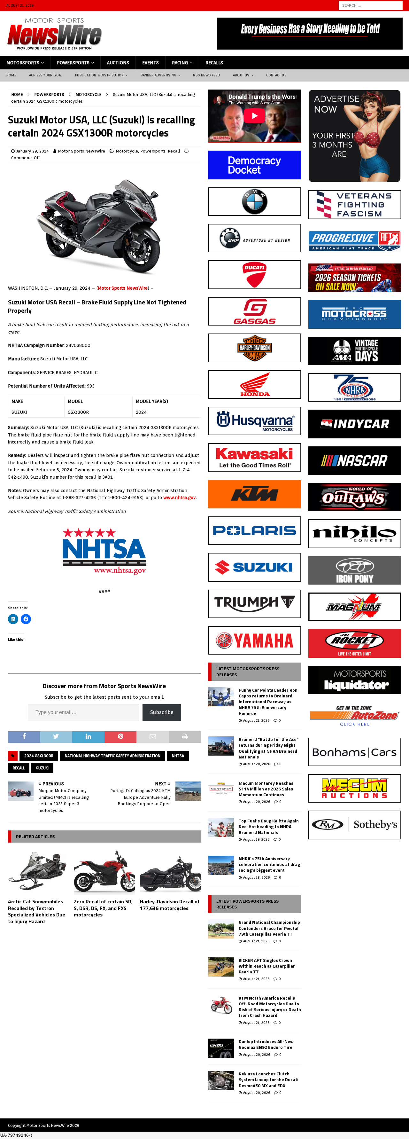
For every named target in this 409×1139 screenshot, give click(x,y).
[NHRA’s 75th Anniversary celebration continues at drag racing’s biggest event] (221, 865)
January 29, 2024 (32, 151)
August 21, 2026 (256, 720)
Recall (174, 151)
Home (11, 75)
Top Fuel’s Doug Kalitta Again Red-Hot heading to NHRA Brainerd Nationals (269, 826)
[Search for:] (371, 5)
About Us (241, 75)
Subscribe (162, 712)
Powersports (73, 62)
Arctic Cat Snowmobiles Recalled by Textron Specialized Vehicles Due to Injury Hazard (36, 911)
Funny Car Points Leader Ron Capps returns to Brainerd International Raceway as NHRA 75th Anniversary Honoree (268, 702)
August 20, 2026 (256, 764)
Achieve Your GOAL (45, 75)
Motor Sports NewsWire (81, 151)
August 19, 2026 (256, 839)
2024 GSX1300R (38, 755)
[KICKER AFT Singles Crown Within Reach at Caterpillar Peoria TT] (221, 967)
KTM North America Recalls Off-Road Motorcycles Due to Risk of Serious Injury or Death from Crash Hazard (270, 1006)
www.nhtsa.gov (179, 497)
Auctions (118, 62)
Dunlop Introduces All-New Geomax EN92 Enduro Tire (266, 1044)
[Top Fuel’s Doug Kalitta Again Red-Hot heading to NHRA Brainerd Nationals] (221, 827)
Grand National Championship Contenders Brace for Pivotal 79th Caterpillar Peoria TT (269, 928)
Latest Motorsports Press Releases (247, 671)
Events (150, 62)
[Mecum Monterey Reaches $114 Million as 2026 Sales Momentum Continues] (221, 789)
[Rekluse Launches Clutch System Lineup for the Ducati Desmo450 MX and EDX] (221, 1080)
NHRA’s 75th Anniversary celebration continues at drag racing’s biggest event (269, 864)
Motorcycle (127, 151)
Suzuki (42, 768)
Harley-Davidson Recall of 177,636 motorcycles (170, 905)
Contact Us (276, 75)
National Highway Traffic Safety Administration (112, 755)
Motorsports (22, 62)
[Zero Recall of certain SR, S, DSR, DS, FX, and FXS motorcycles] (104, 872)
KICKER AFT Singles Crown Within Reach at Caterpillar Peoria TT (267, 966)
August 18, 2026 (256, 877)
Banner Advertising (159, 75)
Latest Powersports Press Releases (247, 904)
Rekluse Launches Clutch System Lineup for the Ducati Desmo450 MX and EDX (268, 1079)
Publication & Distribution (99, 75)
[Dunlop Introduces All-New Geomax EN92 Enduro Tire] (221, 1048)
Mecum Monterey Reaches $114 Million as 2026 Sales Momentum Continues (266, 789)
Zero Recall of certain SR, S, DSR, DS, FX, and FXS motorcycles (103, 908)
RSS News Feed (206, 75)
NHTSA (178, 755)
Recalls (214, 62)
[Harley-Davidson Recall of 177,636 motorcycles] (170, 872)
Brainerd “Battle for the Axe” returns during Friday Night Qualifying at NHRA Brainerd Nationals (268, 748)
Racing (180, 62)
